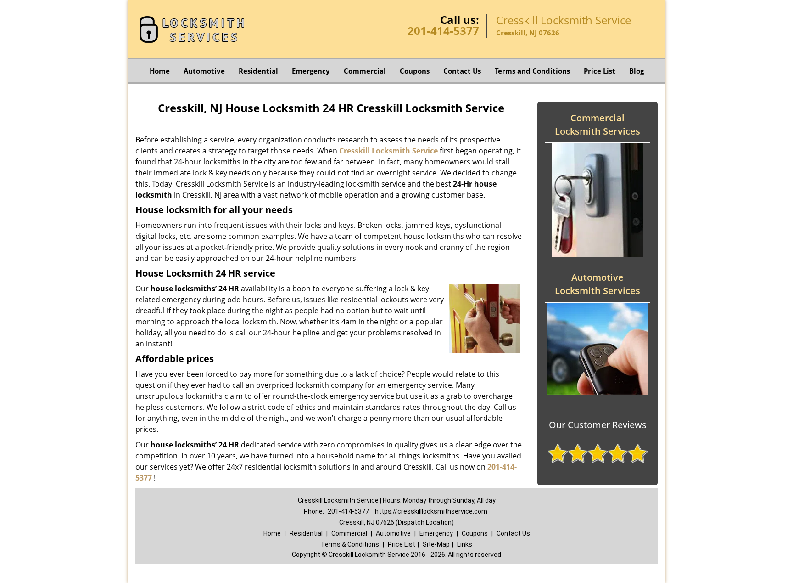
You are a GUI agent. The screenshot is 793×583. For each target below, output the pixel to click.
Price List (599, 70)
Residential (258, 70)
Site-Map (436, 544)
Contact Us (462, 70)
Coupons (415, 70)
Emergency (311, 70)
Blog (636, 70)
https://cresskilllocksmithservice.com (431, 511)
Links (464, 544)
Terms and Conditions (532, 70)
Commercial (365, 70)
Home (160, 70)
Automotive (204, 70)
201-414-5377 (443, 30)
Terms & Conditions (350, 544)
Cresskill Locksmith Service (388, 151)
